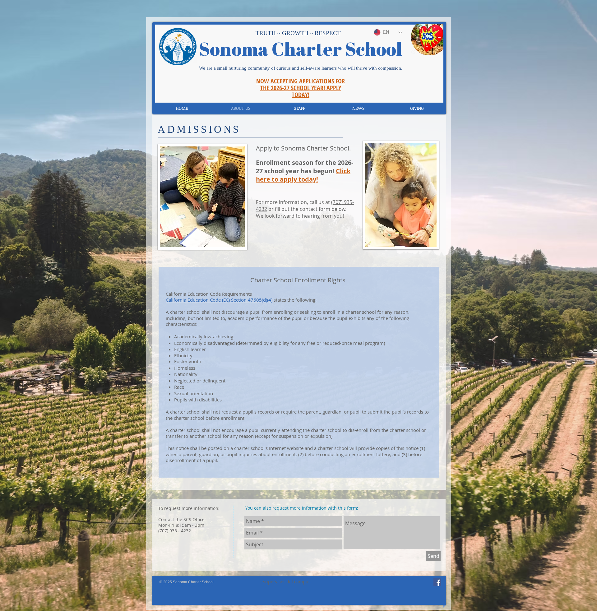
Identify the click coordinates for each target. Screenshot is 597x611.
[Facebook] (437, 582)
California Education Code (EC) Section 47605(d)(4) (219, 300)
